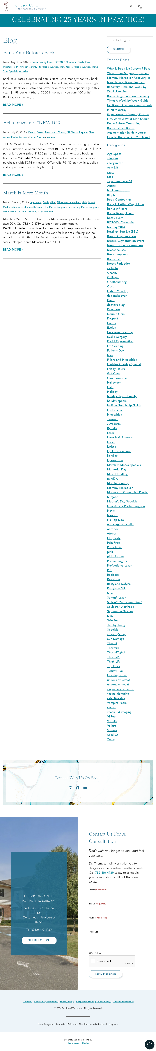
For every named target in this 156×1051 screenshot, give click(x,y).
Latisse (111, 446)
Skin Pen (113, 620)
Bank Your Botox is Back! (29, 53)
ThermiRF (113, 648)
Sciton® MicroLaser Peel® (124, 602)
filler (52, 202)
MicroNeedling (117, 474)
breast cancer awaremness (125, 245)
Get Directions (39, 940)
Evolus (40, 132)
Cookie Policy (104, 1002)
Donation (113, 309)
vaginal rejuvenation (120, 689)
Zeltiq (111, 739)
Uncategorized (117, 675)
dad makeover (117, 295)
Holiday (112, 391)
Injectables (9, 67)
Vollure (112, 725)
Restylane (113, 579)
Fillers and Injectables (69, 202)
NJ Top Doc (115, 520)
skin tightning (116, 625)
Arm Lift (112, 167)
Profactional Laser (119, 565)
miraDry (112, 478)
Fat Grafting (115, 346)
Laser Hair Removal (120, 437)
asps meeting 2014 (119, 181)
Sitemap (27, 1002)
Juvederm (114, 423)
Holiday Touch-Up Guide (124, 405)
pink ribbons (115, 556)
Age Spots (35, 202)
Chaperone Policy (85, 1002)
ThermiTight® (116, 652)
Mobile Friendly (118, 483)
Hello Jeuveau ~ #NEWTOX (32, 123)
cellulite (112, 268)
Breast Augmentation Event (125, 240)
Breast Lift (114, 259)
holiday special (117, 401)
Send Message (105, 974)
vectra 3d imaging (119, 712)
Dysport (112, 318)
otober (112, 533)
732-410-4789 (104, 872)
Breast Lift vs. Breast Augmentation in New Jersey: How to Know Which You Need (128, 133)
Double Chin (116, 314)
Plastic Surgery (117, 561)
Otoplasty (114, 538)
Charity (112, 272)
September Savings (120, 611)
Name (97, 890)
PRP (109, 570)
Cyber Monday (117, 291)
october (112, 529)
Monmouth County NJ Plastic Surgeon (37, 67)
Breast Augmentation (121, 236)
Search (118, 49)
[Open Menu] (149, 7)
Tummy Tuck (115, 671)
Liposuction (115, 460)
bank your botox (118, 190)
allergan (112, 158)
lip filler (112, 455)
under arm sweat (118, 680)
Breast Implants (117, 254)
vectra (111, 707)
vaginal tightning (118, 693)
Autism (112, 186)
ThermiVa (113, 657)
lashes (111, 442)
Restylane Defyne (119, 584)
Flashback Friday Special (124, 364)
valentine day (116, 698)
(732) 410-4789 (42, 929)
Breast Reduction (119, 263)
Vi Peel (111, 716)
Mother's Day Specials (122, 501)
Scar (110, 593)
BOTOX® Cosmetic (65, 62)
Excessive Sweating (120, 332)
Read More (12, 104)
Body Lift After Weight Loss (125, 204)
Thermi (112, 643)
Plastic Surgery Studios (78, 1043)
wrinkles (23, 71)
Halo (84, 202)
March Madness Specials (124, 465)
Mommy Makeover (120, 488)
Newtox (41, 137)
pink (110, 552)
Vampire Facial (117, 703)
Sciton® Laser (116, 597)
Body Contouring (119, 199)
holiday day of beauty (122, 396)
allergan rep (115, 163)
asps (110, 176)
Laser (110, 433)
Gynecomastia (117, 378)
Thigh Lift (113, 661)
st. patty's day (45, 212)
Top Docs (113, 666)
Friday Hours (116, 369)
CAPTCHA (95, 953)
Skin (5, 71)
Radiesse (15, 212)
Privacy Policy (67, 1002)
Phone (98, 918)
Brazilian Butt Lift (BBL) (122, 231)
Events (88, 62)
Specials (13, 71)
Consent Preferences (123, 1002)
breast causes (116, 250)
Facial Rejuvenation (120, 341)
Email (97, 904)
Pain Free (113, 542)
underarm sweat (118, 684)
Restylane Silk (116, 588)
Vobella (112, 721)
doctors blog (116, 305)
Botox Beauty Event (42, 62)
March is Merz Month (25, 193)
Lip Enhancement (119, 451)
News (95, 67)
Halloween (114, 382)
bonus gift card (117, 208)
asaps (110, 172)
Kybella (112, 428)
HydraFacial (115, 410)
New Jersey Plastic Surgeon (75, 67)
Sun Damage (115, 638)
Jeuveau (112, 419)
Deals (81, 62)
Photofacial (114, 547)
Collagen (113, 277)
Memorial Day (116, 469)
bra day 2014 (116, 227)
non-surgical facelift (120, 524)
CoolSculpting (117, 282)
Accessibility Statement (46, 1002)
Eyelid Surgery (117, 337)
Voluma (112, 730)
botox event (115, 218)
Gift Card (113, 373)
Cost (110, 286)
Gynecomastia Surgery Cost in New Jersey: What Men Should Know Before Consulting (128, 119)
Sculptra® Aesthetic (120, 606)
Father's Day (115, 350)
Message (93, 932)
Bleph (111, 195)
